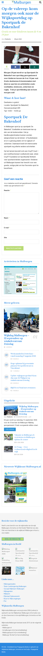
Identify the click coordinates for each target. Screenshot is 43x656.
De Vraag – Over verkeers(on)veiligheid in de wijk (25, 449)
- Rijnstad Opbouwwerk (11, 596)
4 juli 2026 (19, 454)
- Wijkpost (6, 594)
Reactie (7, 190)
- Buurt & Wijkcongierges (12, 599)
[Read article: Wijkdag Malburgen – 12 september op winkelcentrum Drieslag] (21, 320)
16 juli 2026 (20, 442)
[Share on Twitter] (25, 67)
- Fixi (4, 601)
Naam (7, 218)
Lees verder (11, 429)
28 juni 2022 (18, 39)
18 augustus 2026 (21, 417)
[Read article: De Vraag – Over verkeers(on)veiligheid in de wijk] (8, 449)
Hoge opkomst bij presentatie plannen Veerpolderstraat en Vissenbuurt (22, 366)
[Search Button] (40, 2)
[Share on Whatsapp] (34, 67)
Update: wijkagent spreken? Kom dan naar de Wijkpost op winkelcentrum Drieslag (23, 378)
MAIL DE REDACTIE (13, 539)
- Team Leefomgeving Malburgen (14, 586)
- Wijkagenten (8, 591)
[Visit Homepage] (21, 2)
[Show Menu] (3, 2)
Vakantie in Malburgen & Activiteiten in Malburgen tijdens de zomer (24, 437)
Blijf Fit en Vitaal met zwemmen (23, 388)
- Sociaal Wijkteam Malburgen (13, 589)
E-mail (7, 228)
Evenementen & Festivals (11, 408)
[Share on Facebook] (15, 67)
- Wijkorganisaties (9, 584)
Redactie (8, 39)
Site (5, 237)
